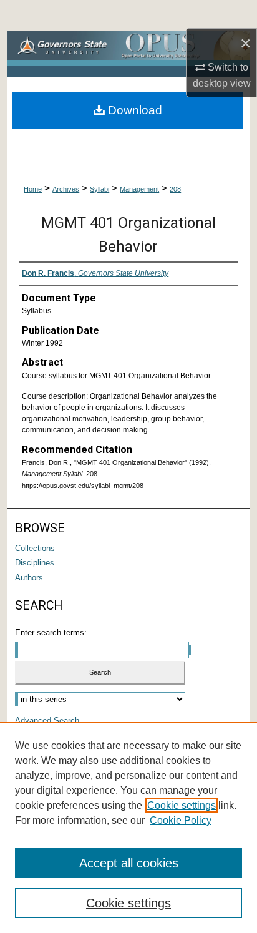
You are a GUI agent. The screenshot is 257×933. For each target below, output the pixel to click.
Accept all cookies (128, 863)
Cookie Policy (180, 820)
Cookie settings (181, 805)
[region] (128, 827)
